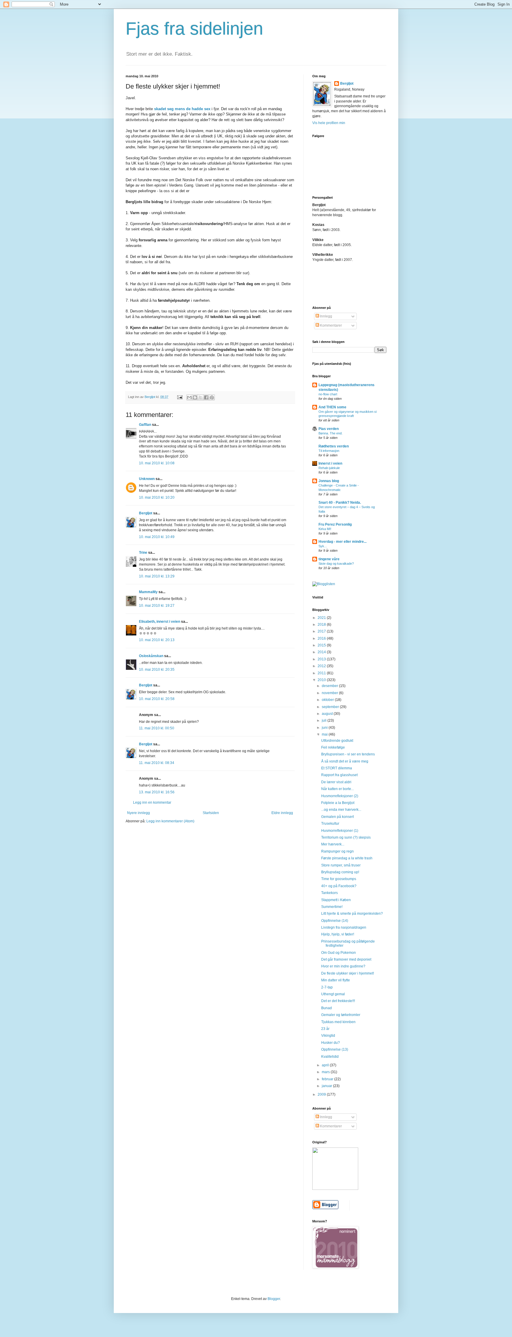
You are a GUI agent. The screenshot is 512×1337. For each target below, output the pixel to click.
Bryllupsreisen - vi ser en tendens (348, 754)
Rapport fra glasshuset (339, 775)
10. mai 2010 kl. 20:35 (157, 669)
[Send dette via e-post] (189, 397)
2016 (322, 638)
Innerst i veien (330, 463)
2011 (322, 673)
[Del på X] (201, 397)
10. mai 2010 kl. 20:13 (157, 640)
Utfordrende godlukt (337, 741)
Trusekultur (330, 823)
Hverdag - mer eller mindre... (343, 542)
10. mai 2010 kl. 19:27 (157, 606)
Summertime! (332, 907)
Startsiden (211, 813)
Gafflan (145, 425)
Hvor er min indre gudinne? (343, 966)
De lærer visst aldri (336, 782)
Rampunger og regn (337, 851)
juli (324, 720)
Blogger (274, 1299)
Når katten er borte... (337, 789)
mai (325, 734)
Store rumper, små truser (341, 865)
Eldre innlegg (282, 813)
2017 (322, 631)
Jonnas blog (329, 481)
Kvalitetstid (330, 1056)
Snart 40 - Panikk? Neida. (340, 502)
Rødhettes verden (334, 446)
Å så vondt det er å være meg (344, 761)
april (326, 1065)
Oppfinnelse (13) (334, 1049)
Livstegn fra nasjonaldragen (343, 927)
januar (327, 1086)
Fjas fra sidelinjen (194, 28)
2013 (322, 659)
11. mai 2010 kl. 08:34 (156, 763)
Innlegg (325, 316)
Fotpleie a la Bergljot (337, 803)
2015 (322, 645)
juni (325, 728)
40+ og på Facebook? (338, 886)
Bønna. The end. (331, 433)
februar (328, 1079)
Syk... (323, 546)
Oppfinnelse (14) (334, 921)
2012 (322, 666)
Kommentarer (330, 325)
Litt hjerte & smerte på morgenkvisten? (352, 913)
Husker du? (330, 1043)
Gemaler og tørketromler (340, 1015)
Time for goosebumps (338, 879)
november (330, 693)
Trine (143, 552)
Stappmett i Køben (336, 900)
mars (326, 1072)
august (328, 714)
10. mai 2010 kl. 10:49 (157, 537)
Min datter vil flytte (335, 980)
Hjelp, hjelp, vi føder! (337, 934)
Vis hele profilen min (328, 123)
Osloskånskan (151, 656)
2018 (322, 624)
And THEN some (332, 407)
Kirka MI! (325, 529)
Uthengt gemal (333, 994)
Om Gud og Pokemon (338, 953)
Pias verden (329, 429)
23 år (325, 1029)
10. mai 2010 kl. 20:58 (157, 699)
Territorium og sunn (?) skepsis (346, 837)
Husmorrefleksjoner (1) (339, 831)
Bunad (326, 1008)
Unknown (147, 479)
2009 (322, 1094)
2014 (322, 652)
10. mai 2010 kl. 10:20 (157, 497)
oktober (328, 700)
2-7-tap (327, 987)
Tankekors (329, 893)
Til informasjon (329, 450)
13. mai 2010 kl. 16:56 (157, 792)
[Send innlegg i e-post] (179, 397)
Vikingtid (328, 1035)
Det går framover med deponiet (346, 959)
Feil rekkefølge (333, 747)
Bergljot (145, 513)
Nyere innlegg (138, 813)
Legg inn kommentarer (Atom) (170, 821)
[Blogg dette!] (195, 397)
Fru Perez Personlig (335, 524)
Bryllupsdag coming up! (340, 872)
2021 (322, 618)
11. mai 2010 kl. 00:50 (156, 728)
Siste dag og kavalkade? (336, 563)
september (331, 707)
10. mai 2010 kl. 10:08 (157, 463)
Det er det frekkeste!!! (338, 1001)
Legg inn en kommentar (152, 802)
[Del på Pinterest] (212, 397)
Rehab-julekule (329, 468)
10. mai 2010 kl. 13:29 (157, 576)
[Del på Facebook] (206, 397)
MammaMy (148, 592)
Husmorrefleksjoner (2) (339, 796)
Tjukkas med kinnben (338, 1022)
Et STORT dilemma (336, 768)
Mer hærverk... (332, 844)
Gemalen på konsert (337, 817)
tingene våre (329, 559)
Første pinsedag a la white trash (346, 858)
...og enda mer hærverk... (341, 810)
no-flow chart (328, 394)
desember (330, 686)
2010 (322, 680)
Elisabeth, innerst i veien (159, 621)
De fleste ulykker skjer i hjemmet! (347, 973)
